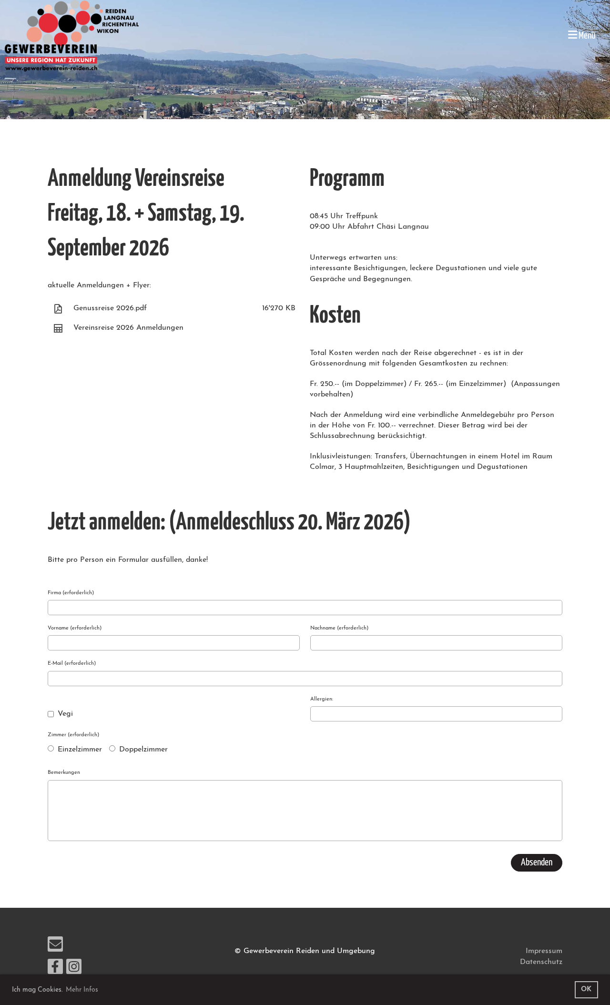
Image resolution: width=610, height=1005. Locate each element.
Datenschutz (541, 962)
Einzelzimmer (78, 749)
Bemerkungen (64, 772)
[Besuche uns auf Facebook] (55, 970)
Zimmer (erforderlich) (73, 735)
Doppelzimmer (142, 749)
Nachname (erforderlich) (339, 628)
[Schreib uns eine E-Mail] (55, 947)
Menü (586, 36)
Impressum (544, 951)
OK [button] (586, 989)
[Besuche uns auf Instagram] (73, 970)
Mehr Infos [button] (82, 990)
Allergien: (321, 699)
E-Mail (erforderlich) (72, 663)
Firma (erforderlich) (71, 593)
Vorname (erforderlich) (75, 628)
